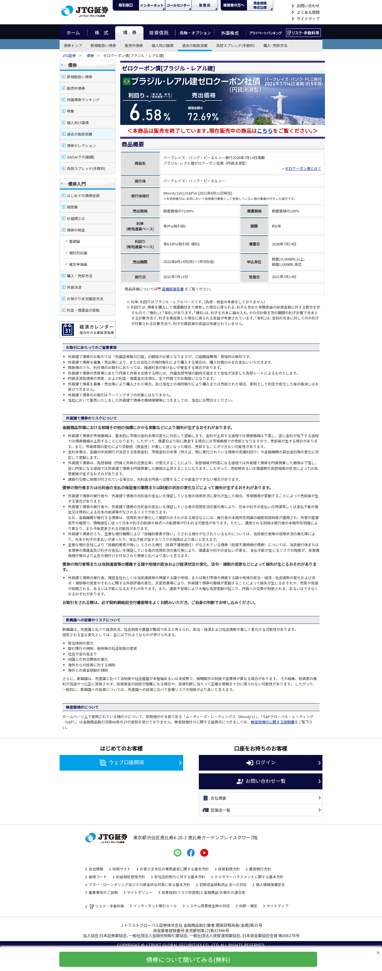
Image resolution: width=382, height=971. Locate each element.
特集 (70, 111)
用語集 (72, 207)
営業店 (205, 5)
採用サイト (121, 868)
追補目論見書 (173, 289)
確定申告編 (78, 264)
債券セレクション (81, 145)
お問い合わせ (306, 6)
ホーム (73, 32)
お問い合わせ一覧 (266, 780)
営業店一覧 (220, 810)
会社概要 (218, 798)
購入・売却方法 (79, 275)
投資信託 (159, 32)
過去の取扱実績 (194, 45)
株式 (101, 32)
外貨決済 (74, 287)
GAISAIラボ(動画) (81, 157)
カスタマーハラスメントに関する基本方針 (249, 876)
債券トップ (73, 45)
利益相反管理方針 (130, 876)
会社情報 (96, 868)
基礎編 (74, 241)
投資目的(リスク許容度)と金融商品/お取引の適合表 (203, 892)
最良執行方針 (260, 868)
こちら (265, 130)
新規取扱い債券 (103, 45)
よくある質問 (306, 12)
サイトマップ (306, 19)
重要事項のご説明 (103, 892)
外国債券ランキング (83, 99)
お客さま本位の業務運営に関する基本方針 (174, 868)
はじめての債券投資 (83, 195)
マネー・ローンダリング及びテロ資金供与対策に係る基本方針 (139, 884)
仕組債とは (76, 218)
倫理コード (98, 876)
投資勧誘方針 (229, 868)
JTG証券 (69, 55)
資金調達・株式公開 (260, 5)
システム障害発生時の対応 (208, 905)
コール (178, 5)
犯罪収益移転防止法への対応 (223, 884)
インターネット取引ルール (155, 905)
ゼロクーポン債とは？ (303, 168)
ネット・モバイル (152, 5)
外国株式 (230, 32)
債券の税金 (76, 230)
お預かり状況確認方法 (85, 298)
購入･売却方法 (275, 45)
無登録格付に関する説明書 (272, 721)
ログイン (266, 762)
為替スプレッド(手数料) (235, 45)
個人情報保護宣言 (270, 884)
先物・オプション (194, 32)
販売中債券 (134, 45)
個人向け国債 (162, 45)
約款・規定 (248, 905)
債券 (129, 32)
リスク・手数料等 (109, 906)
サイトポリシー (139, 892)
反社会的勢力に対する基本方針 (179, 876)
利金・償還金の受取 (83, 310)
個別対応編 (78, 252)
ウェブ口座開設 (126, 762)
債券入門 (77, 183)
